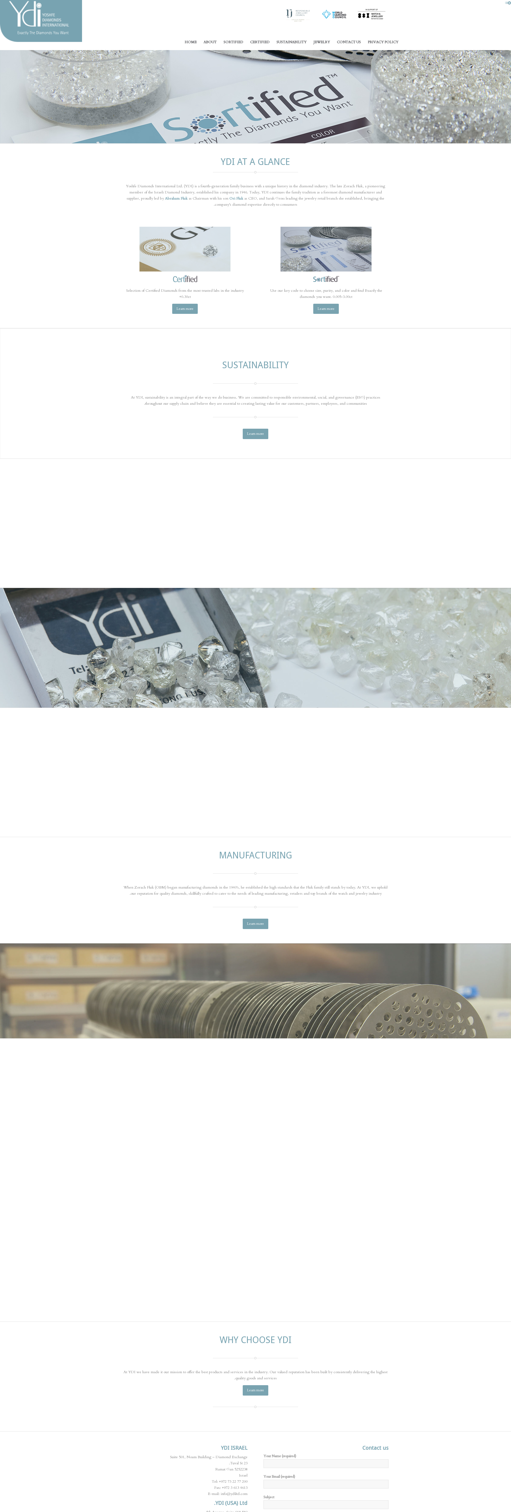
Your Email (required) (279, 1476)
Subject (268, 1497)
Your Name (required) (279, 1456)
